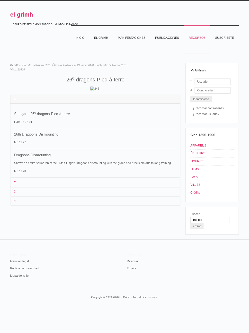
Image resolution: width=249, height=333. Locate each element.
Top (238, 239)
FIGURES (196, 161)
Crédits (195, 192)
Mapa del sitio (19, 275)
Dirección (133, 261)
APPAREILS (198, 145)
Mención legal (19, 261)
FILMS (194, 169)
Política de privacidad (24, 268)
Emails (131, 268)
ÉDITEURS (197, 153)
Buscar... (196, 214)
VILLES (195, 184)
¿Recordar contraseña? (208, 108)
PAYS (194, 177)
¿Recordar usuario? (206, 114)
